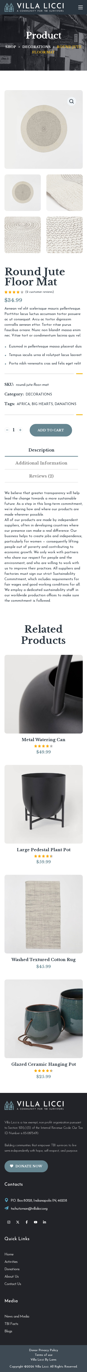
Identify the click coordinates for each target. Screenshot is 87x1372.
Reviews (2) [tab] (41, 476)
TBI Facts (11, 1324)
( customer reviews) (39, 292)
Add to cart (51, 430)
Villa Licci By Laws (43, 1359)
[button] (71, 101)
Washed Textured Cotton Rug (43, 959)
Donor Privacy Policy (43, 1350)
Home (9, 1254)
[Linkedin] (44, 1222)
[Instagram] (8, 1222)
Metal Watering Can (43, 739)
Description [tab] (41, 450)
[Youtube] (35, 1222)
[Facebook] (26, 1222)
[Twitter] (17, 1222)
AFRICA (23, 404)
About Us (11, 1277)
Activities (11, 1262)
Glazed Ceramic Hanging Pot (43, 1064)
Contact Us (12, 1284)
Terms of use (43, 1355)
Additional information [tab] (41, 463)
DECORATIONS (36, 47)
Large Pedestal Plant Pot (43, 849)
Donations (12, 1269)
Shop (10, 47)
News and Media (16, 1316)
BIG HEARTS (42, 404)
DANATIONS (65, 404)
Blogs (8, 1331)
